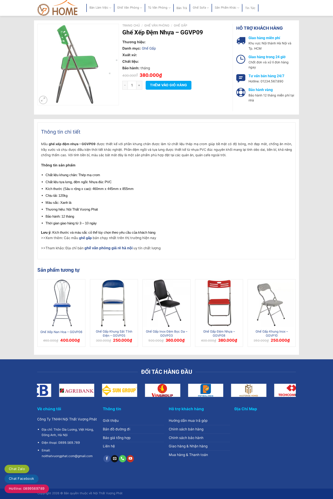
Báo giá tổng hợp (116, 438)
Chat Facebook (21, 478)
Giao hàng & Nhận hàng (188, 446)
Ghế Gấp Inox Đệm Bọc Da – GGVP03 (166, 333)
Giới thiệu (111, 420)
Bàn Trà (181, 8)
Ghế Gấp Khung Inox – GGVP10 (272, 333)
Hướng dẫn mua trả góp (188, 420)
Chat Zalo (17, 469)
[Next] (295, 315)
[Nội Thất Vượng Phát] (58, 8)
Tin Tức (250, 8)
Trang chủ (131, 25)
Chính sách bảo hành (186, 438)
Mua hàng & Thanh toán (188, 455)
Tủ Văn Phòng (157, 8)
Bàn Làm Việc (98, 8)
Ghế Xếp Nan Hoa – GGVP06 (61, 332)
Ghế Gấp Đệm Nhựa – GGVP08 (219, 333)
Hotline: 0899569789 (27, 488)
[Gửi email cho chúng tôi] (114, 458)
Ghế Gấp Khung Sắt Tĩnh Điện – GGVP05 (114, 333)
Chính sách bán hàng (186, 429)
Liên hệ (109, 446)
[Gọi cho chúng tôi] (122, 458)
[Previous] (37, 315)
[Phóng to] (43, 100)
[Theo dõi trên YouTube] (130, 458)
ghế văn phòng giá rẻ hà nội (108, 248)
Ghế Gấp (180, 25)
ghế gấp (85, 238)
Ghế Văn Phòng (128, 8)
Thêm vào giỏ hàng (168, 85)
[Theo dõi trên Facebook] (107, 458)
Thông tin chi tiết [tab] (60, 132)
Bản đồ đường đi (116, 429)
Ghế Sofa (199, 8)
